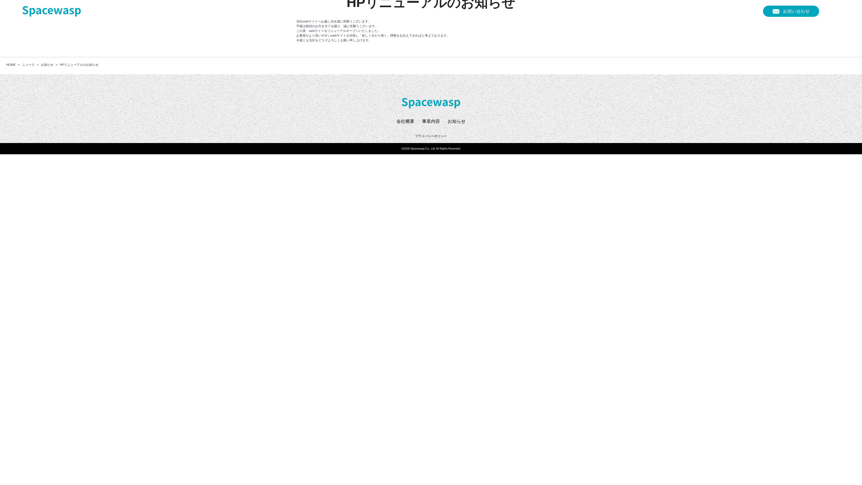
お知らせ (751, 11)
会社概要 (713, 11)
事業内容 (732, 11)
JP (824, 8)
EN (834, 8)
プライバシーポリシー (431, 136)
